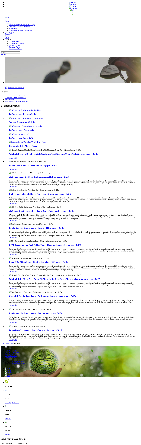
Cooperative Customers (16, 43)
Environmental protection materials (20, 30)
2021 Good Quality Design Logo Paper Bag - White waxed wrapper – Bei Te (41, 211)
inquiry (11, 158)
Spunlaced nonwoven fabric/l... (22, 122)
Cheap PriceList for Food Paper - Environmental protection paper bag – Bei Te (42, 296)
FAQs (7, 38)
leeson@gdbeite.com (18, 363)
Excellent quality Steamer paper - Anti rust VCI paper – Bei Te (35, 313)
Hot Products (9, 32)
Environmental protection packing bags (22, 25)
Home (7, 21)
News (7, 36)
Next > (8, 343)
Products (8, 23)
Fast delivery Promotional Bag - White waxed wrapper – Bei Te (36, 330)
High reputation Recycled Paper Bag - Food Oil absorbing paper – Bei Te (40, 194)
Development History (16, 49)
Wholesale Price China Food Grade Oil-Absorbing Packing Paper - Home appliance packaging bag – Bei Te (54, 279)
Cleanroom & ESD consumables (19, 26)
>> (12, 343)
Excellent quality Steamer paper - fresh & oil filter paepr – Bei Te (36, 228)
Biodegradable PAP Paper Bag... (23, 146)
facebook (8, 419)
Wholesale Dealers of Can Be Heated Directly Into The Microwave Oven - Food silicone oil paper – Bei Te (53, 154)
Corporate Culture (15, 45)
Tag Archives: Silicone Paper (14, 88)
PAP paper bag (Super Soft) (21, 138)
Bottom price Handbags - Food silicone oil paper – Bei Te (33, 165)
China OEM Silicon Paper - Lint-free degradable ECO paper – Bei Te (38, 262)
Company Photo (14, 47)
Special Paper (13, 28)
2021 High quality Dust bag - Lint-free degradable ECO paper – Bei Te (39, 177)
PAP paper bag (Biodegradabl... (22, 114)
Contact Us (8, 34)
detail (15, 158)
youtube (7, 434)
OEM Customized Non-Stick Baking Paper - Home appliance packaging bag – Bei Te (45, 245)
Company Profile (14, 41)
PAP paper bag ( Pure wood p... (22, 130)
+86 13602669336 (18, 361)
